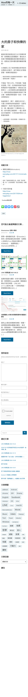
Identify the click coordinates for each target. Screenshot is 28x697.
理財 (10, 542)
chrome (5, 493)
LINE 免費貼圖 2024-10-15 (8, 453)
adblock (5, 490)
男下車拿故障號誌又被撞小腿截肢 (10, 471)
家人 (19, 530)
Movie (17, 509)
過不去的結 (4, 464)
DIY (12, 493)
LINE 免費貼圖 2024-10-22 (8, 444)
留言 (3, 362)
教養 (3, 538)
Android (14, 490)
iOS (12, 501)
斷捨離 (10, 538)
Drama (19, 493)
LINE (4, 505)
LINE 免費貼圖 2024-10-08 (8, 460)
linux (11, 505)
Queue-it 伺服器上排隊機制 (9, 475)
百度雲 (17, 542)
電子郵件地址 (5, 392)
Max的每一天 (7, 2)
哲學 (3, 213)
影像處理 (4, 534)
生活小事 (11, 232)
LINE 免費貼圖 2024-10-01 (8, 467)
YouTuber (4, 526)
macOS (19, 505)
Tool (4, 518)
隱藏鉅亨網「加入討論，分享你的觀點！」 (13, 457)
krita (17, 501)
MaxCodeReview (7, 510)
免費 (18, 525)
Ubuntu (18, 518)
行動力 (13, 546)
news (13, 513)
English (5, 497)
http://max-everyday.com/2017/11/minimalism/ (15, 174)
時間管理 (17, 538)
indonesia (5, 501)
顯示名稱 (4, 384)
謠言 (20, 546)
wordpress (15, 522)
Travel (11, 518)
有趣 (4, 542)
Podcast (21, 514)
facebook (16, 497)
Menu (23, 3)
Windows (5, 522)
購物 (4, 550)
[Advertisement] (14, 21)
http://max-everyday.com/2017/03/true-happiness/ (13, 193)
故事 (17, 534)
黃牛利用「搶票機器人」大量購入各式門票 (13, 478)
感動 (10, 534)
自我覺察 (4, 546)
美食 (23, 542)
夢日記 (12, 530)
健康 (11, 526)
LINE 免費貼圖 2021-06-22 (9, 272)
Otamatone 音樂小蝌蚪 (9, 230)
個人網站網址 (5, 400)
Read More (7, 251)
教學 (23, 534)
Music (4, 514)
